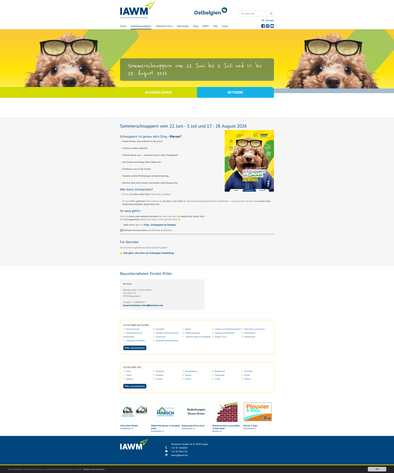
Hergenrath (219, 375)
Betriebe (235, 92)
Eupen (129, 375)
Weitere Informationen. (94, 469)
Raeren (188, 379)
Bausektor (160, 329)
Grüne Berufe (249, 333)
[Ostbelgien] (211, 15)
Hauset (188, 375)
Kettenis (129, 379)
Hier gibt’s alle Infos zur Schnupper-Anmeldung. (149, 253)
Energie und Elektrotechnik (167, 333)
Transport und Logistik (135, 340)
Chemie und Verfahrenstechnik (228, 329)
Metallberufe (249, 337)
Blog (195, 26)
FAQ (215, 26)
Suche (225, 26)
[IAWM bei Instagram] (267, 26)
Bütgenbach (220, 371)
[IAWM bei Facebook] (263, 26)
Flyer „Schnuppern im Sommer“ (160, 224)
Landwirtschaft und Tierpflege (198, 337)
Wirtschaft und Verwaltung (167, 340)
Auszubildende (158, 92)
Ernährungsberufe (192, 333)
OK (377, 469)
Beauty (188, 329)
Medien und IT (221, 337)
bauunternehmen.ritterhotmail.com (143, 305)
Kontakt (269, 20)
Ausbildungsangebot (141, 26)
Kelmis (247, 375)
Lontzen (159, 379)
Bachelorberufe (132, 329)
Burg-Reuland (191, 371)
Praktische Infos (164, 26)
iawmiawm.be (179, 455)
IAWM (205, 26)
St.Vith (217, 379)
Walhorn (247, 379)
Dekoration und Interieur (254, 329)
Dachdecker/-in (128, 427)
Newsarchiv (183, 26)
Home (123, 26)
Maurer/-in (226, 428)
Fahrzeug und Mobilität (224, 333)
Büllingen (160, 371)
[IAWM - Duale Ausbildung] (137, 17)
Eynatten (159, 375)
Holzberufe (160, 337)
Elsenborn (248, 371)
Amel (128, 371)
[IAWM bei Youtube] (272, 26)
